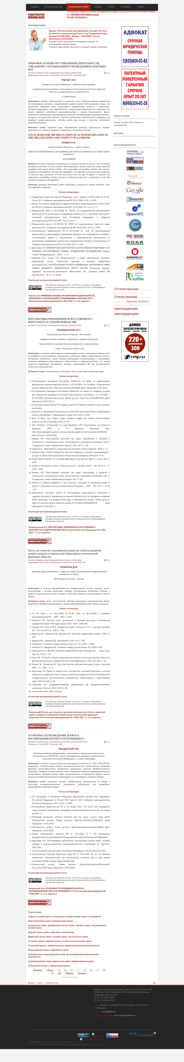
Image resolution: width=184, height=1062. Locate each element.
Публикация (148, 297)
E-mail (108, 73)
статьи (149, 305)
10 (59, 973)
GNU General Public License (97, 1044)
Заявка (135, 293)
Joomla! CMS (32, 1044)
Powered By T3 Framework (142, 1034)
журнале (143, 301)
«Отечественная (126, 289)
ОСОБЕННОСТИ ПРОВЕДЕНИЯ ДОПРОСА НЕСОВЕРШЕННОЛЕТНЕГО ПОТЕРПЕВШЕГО (56, 736)
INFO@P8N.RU (108, 1012)
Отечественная (125, 297)
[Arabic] (82, 11)
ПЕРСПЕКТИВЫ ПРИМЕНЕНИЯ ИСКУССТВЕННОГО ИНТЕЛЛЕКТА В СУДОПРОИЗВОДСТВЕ (60, 320)
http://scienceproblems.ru (125, 1015)
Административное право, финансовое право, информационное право (61, 961)
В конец (82, 973)
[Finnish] (123, 11)
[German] (142, 11)
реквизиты (138, 305)
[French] (132, 11)
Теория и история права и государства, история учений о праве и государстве (64, 916)
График (131, 293)
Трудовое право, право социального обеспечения (51, 932)
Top (154, 983)
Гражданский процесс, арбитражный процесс (49, 965)
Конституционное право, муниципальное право (50, 920)
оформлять (131, 305)
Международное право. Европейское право (48, 949)
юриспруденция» (126, 314)
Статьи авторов (41, 325)
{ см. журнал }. (83, 301)
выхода (124, 301)
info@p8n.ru (81, 17)
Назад (50, 970)
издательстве (118, 305)
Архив (141, 289)
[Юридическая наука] (36, 16)
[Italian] (152, 11)
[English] (113, 11)
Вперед (69, 973)
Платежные (141, 297)
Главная (39, 983)
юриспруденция (126, 308)
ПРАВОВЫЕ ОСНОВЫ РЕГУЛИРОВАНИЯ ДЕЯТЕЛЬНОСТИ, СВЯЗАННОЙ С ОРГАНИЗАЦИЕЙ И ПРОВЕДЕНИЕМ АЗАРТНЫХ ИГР (67, 66)
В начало (37, 970)
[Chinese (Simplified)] (97, 11)
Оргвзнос (140, 293)
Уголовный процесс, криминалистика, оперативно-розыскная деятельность (62, 742)
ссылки (144, 305)
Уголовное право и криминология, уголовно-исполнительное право (60, 940)
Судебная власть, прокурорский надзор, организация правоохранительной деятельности (63, 955)
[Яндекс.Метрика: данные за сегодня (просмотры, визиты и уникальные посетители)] (97, 1035)
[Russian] (72, 11)
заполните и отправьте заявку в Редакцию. (89, 47)
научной (125, 305)
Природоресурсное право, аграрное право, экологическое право (58, 936)
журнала (132, 301)
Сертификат (117, 301)
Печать (105, 73)
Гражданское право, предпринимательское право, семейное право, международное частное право (67, 926)
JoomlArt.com (76, 1042)
